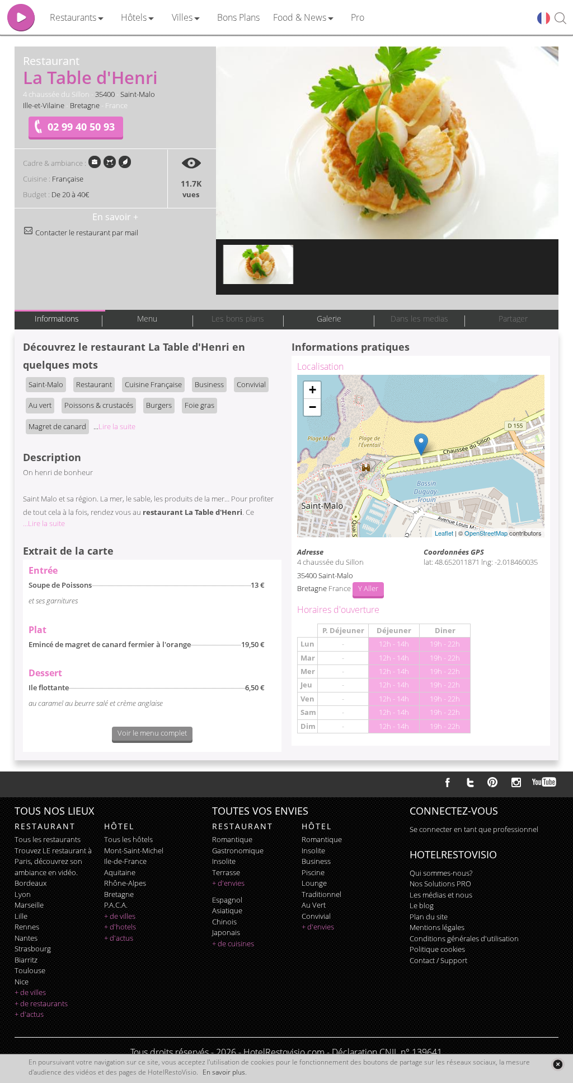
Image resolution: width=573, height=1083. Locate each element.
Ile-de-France (125, 861)
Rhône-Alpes (125, 883)
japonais (226, 932)
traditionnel (321, 894)
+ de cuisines (233, 943)
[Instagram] (516, 784)
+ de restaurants (41, 1003)
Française (67, 179)
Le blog (422, 905)
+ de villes (30, 992)
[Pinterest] (492, 782)
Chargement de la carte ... (419, 456)
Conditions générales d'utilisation (464, 938)
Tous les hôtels (128, 839)
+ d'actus (29, 1014)
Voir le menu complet (152, 733)
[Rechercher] (560, 18)
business (316, 861)
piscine (313, 872)
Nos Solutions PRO (440, 884)
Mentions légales (437, 927)
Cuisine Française (153, 384)
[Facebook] (448, 782)
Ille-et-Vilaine (43, 105)
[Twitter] (470, 782)
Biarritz (26, 960)
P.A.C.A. (116, 905)
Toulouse (30, 970)
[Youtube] (544, 782)
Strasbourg (33, 948)
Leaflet (444, 532)
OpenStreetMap (486, 532)
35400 (105, 94)
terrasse (226, 872)
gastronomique (238, 850)
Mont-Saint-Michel (133, 850)
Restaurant (94, 384)
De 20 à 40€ (70, 194)
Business (209, 384)
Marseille (29, 905)
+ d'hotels (120, 927)
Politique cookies (437, 949)
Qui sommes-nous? (441, 873)
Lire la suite (114, 426)
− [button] (312, 407)
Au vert (40, 405)
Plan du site (429, 917)
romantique (232, 839)
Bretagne (85, 105)
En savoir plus (224, 1072)
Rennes (27, 927)
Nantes (26, 938)
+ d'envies (228, 883)
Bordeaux (30, 883)
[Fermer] (558, 1064)
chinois (224, 922)
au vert (314, 905)
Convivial (251, 384)
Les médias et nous (441, 895)
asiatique (227, 910)
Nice (22, 982)
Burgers (159, 405)
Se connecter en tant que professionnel (474, 829)
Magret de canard (57, 426)
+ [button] (312, 390)
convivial (316, 916)
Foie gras (199, 405)
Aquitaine (119, 872)
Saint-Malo (137, 94)
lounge (314, 883)
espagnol (227, 900)
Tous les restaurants (48, 839)
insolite (224, 861)
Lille (21, 916)
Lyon (23, 894)
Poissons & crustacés (98, 405)
